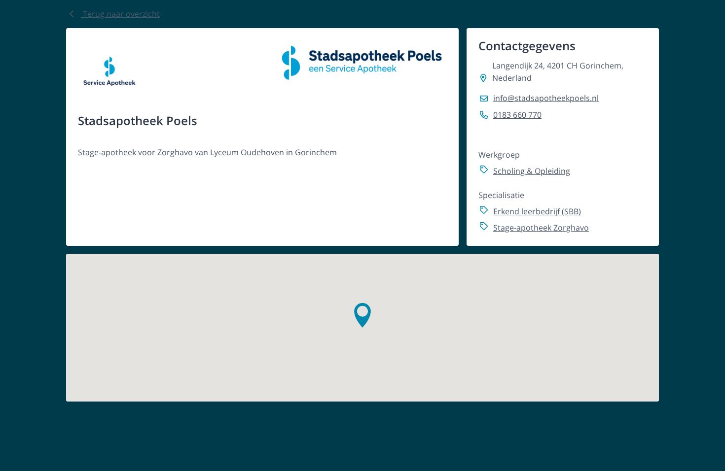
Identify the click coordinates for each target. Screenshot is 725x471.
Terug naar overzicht (120, 13)
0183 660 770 (517, 114)
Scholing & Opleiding (531, 171)
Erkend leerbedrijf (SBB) (537, 211)
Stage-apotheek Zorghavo (541, 227)
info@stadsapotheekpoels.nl (546, 98)
